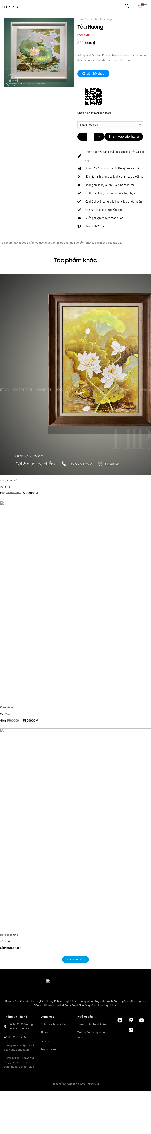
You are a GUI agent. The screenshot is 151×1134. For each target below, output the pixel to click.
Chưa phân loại (103, 19)
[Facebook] (120, 1020)
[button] (75, 959)
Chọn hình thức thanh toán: (94, 113)
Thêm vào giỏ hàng (124, 136)
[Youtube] (141, 1020)
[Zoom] (12, 80)
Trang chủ (83, 19)
